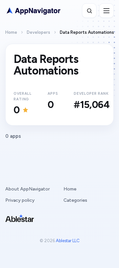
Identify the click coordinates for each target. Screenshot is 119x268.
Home (11, 32)
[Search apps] (89, 10)
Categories (75, 200)
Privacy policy (20, 200)
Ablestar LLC (68, 240)
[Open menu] (106, 10)
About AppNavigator (27, 189)
